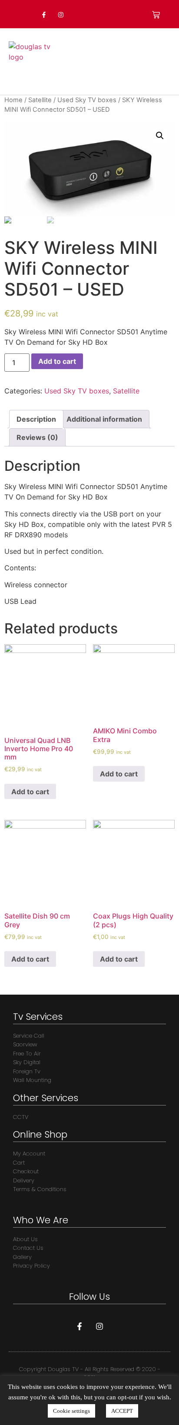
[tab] (36, 419)
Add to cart (57, 361)
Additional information (104, 419)
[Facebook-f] (43, 14)
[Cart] (156, 15)
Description (36, 419)
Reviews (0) (37, 437)
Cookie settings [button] (71, 1411)
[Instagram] (60, 14)
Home (13, 100)
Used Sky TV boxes (86, 100)
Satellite (40, 100)
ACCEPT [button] (122, 1411)
